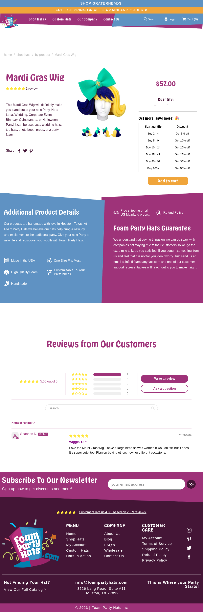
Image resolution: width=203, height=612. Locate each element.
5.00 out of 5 (48, 381)
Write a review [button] (164, 378)
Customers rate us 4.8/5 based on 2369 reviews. (113, 512)
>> (191, 484)
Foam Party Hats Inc (110, 608)
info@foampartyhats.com (101, 582)
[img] (78, 436)
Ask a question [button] (164, 388)
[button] (16, 88)
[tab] (87, 132)
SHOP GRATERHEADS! (101, 3)
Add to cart (168, 180)
